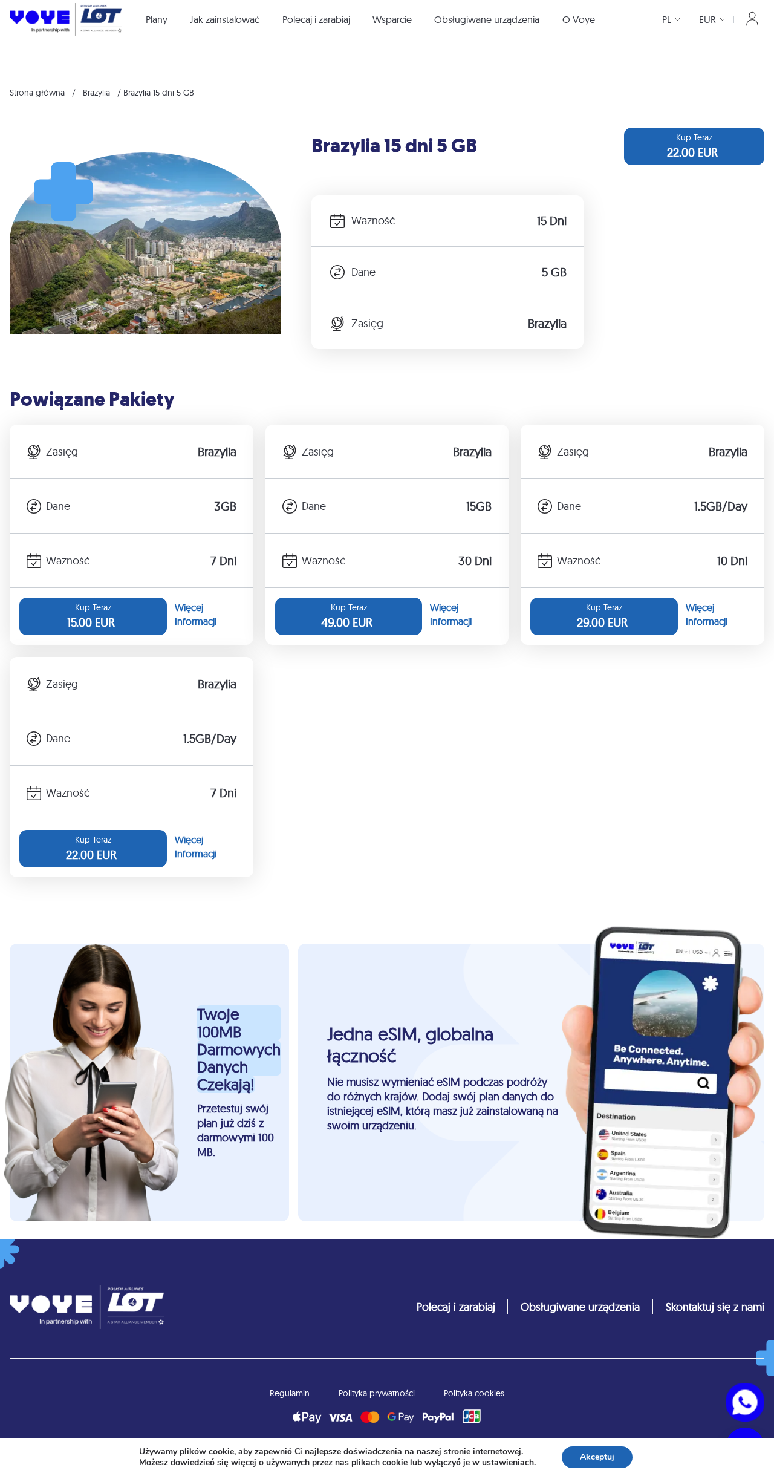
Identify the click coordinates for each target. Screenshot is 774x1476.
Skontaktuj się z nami (715, 1307)
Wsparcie (392, 19)
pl (666, 19)
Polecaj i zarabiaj (316, 19)
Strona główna (37, 92)
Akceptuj (597, 1457)
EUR (707, 19)
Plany (156, 19)
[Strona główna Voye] (66, 19)
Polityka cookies (474, 1393)
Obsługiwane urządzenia (486, 19)
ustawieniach (508, 1462)
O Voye (578, 19)
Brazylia (96, 92)
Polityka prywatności (377, 1393)
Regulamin (290, 1393)
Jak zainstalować (224, 19)
